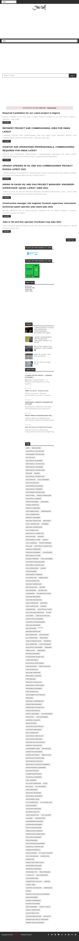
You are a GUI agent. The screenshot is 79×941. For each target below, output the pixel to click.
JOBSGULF (16, 934)
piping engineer (32, 502)
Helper (43, 606)
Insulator (30, 717)
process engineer (33, 552)
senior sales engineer (35, 922)
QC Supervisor (32, 638)
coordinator (40, 818)
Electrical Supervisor (35, 476)
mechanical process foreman (38, 764)
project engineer (33, 517)
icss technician (32, 856)
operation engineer (34, 704)
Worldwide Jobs (30, 288)
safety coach (44, 907)
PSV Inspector (46, 802)
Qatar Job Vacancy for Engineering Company (38, 427)
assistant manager (33, 808)
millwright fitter (44, 593)
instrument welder (33, 865)
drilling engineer (33, 625)
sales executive (32, 913)
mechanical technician (35, 464)
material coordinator (34, 701)
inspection (45, 856)
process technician (34, 682)
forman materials (33, 850)
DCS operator (31, 644)
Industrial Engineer (34, 796)
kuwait (45, 539)
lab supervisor (32, 878)
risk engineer (31, 907)
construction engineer (35, 622)
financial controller (34, 846)
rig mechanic (31, 628)
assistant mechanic (33, 729)
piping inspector (32, 581)
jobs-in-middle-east (34, 641)
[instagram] (72, 934)
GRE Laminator (31, 789)
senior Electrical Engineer (37, 919)
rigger (37, 473)
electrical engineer (34, 460)
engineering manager (34, 821)
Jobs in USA (28, 291)
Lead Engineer (42, 717)
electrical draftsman (35, 663)
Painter (41, 536)
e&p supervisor (32, 733)
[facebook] (48, 934)
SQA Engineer (31, 805)
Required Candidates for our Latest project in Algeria (31, 113)
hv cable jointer (45, 853)
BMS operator (31, 634)
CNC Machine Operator (35, 612)
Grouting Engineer (33, 793)
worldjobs (36, 448)
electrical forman (33, 498)
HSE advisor (44, 634)
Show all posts (51, 108)
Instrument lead (32, 799)
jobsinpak (41, 650)
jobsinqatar (46, 511)
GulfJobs (29, 615)
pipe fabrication (32, 511)
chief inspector (32, 815)
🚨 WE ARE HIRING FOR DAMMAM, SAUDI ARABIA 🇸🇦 (43, 348)
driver (42, 587)
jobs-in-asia (46, 755)
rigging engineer (33, 653)
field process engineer (35, 843)
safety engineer (32, 714)
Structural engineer (34, 619)
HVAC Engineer (47, 558)
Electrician (30, 479)
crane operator (32, 505)
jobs (28, 448)
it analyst (30, 875)
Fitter (48, 612)
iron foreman (45, 872)
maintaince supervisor (35, 758)
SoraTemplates (3, 937)
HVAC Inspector (32, 606)
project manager (33, 508)
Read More (7, 122)
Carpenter (30, 593)
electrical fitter (45, 609)
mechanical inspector (35, 533)
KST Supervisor (32, 802)
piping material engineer (36, 767)
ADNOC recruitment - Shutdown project (36, 390)
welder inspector (33, 631)
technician (42, 590)
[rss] (65, 934)
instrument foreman (34, 574)
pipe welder (31, 679)
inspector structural (35, 862)
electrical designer (34, 647)
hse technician (32, 691)
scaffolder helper (33, 916)
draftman (44, 638)
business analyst (33, 812)
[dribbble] (62, 934)
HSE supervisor (32, 568)
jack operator (42, 875)
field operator (32, 603)
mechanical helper (33, 676)
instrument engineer (34, 486)
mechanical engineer (34, 467)
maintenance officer (34, 761)
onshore (43, 603)
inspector (30, 859)
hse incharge (31, 853)
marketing (48, 888)
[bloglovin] (58, 934)
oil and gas (30, 457)
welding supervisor (34, 527)
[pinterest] (55, 934)
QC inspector (31, 577)
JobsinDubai (30, 609)
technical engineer (34, 777)
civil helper (46, 815)
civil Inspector (32, 530)
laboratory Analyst (34, 881)
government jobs (33, 748)
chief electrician (43, 615)
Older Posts (70, 240)
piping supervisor (44, 495)
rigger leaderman (33, 900)
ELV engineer (41, 786)
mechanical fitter (33, 555)
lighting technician (34, 888)
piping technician (33, 710)
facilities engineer (33, 837)
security (47, 916)
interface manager (33, 869)
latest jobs (30, 884)
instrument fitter (33, 539)
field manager (31, 840)
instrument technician (35, 454)
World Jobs (28, 286)
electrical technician (35, 451)
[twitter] (51, 934)
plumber (45, 524)
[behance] (68, 934)
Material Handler (33, 720)
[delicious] (75, 934)
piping (28, 891)
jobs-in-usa (30, 650)
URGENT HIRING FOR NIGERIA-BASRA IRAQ (38, 415)
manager (29, 698)
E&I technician (31, 587)
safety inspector (33, 910)
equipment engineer (34, 688)
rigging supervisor (33, 584)
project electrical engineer (37, 894)
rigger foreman (32, 558)
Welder (29, 473)
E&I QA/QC (29, 786)
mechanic (47, 521)
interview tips (31, 872)
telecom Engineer (33, 596)
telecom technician (34, 600)
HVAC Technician (32, 483)
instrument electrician (35, 695)
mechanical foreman (34, 489)
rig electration (32, 770)
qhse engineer (32, 897)
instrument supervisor (35, 492)
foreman (48, 647)
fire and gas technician (35, 742)
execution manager (33, 827)
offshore (44, 502)
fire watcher (31, 666)
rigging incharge (33, 903)
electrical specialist (34, 736)
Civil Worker (31, 780)
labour (47, 881)
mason (43, 568)
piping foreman (45, 543)
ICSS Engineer (46, 714)
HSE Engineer (31, 571)
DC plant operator (33, 783)
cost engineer (45, 644)
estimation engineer (34, 824)
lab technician (32, 669)
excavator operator (34, 739)
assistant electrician (34, 726)
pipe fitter (30, 495)
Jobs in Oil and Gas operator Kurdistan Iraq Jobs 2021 (32, 222)
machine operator (33, 672)
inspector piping (32, 755)
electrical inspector (43, 546)
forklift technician (34, 745)
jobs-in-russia (44, 666)
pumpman (47, 641)
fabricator (43, 577)
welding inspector (33, 521)
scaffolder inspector (35, 657)
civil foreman (31, 543)
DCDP (45, 783)
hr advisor (46, 748)
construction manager (35, 562)
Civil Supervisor (32, 514)
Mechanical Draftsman (35, 685)
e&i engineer (31, 590)
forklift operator (33, 549)
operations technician (35, 707)
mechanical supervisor (35, 470)
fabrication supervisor (35, 834)
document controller (35, 565)
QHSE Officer (31, 723)
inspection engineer (34, 751)
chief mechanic (32, 660)
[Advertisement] (39, 24)
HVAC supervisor (32, 524)
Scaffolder (47, 552)
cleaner (29, 818)
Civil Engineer (43, 479)
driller (29, 546)
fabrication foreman (34, 831)
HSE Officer (30, 536)
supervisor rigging (33, 774)
